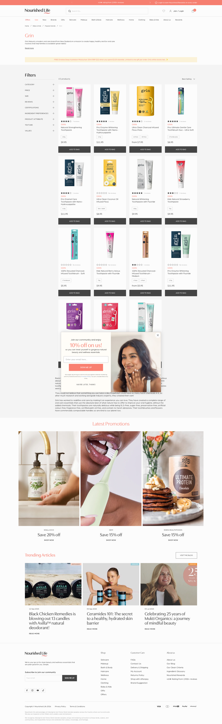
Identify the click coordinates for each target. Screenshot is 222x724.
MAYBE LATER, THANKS (86, 384)
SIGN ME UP (86, 367)
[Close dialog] (158, 335)
